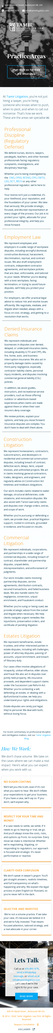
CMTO (41, 177)
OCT (12, 181)
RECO (19, 181)
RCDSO (27, 177)
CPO (34, 177)
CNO (11, 177)
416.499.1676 (32, 968)
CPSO (19, 177)
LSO (6, 181)
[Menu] (26, 44)
